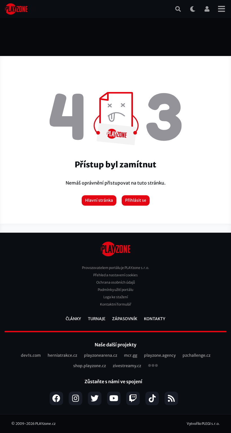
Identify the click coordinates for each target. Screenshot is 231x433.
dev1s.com (31, 355)
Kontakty (154, 318)
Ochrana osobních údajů (115, 282)
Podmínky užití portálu (115, 290)
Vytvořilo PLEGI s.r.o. (203, 423)
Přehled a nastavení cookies (115, 275)
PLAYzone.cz (45, 423)
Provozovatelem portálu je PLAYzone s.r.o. (115, 268)
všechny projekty (153, 366)
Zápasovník (124, 318)
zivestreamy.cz (127, 365)
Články (73, 318)
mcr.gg (130, 355)
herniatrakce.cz (62, 355)
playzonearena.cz (100, 355)
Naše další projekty (115, 344)
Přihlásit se (135, 200)
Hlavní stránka (99, 200)
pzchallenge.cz (196, 355)
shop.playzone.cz (89, 365)
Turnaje (96, 318)
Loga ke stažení (115, 297)
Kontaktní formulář (115, 304)
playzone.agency (160, 355)
